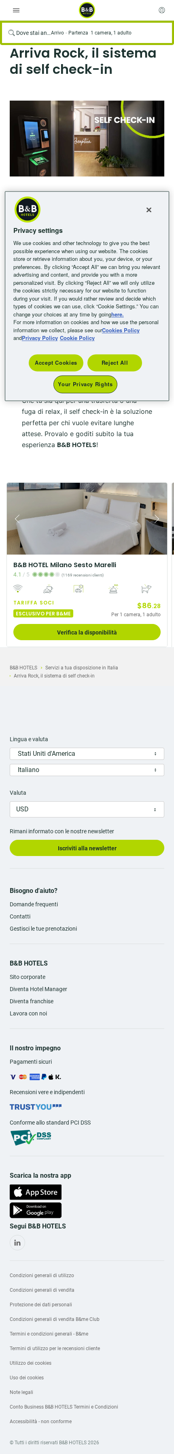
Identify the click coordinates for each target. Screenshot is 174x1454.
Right (158, 519)
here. (117, 314)
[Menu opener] (16, 10)
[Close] (149, 210)
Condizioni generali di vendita (42, 1290)
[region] (87, 296)
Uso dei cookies (27, 1378)
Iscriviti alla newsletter (87, 848)
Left (15, 519)
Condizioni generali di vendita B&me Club (55, 1319)
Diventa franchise (31, 1001)
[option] (87, 138)
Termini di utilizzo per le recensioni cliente (55, 1348)
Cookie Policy (77, 338)
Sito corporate (27, 977)
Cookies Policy (121, 330)
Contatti (20, 916)
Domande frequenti (34, 904)
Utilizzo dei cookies (30, 1363)
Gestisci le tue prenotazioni (43, 928)
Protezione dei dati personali (41, 1305)
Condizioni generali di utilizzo (42, 1275)
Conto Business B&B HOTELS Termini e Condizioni (64, 1407)
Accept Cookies (56, 362)
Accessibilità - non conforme (41, 1421)
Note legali (21, 1392)
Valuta (18, 792)
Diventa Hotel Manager (38, 989)
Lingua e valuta (29, 739)
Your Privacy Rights (85, 384)
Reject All (115, 362)
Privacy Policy (40, 338)
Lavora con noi (28, 1013)
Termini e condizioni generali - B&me (49, 1334)
